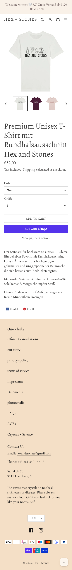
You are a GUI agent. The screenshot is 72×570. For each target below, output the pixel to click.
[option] (20, 103)
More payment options (36, 238)
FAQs (11, 413)
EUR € (34, 518)
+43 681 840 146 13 (31, 462)
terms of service (18, 371)
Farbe (7, 183)
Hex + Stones (20, 19)
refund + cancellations (22, 339)
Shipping (29, 169)
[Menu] (66, 19)
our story (13, 349)
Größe (8, 199)
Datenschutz (16, 392)
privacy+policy (17, 360)
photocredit (15, 402)
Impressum (15, 381)
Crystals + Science (20, 434)
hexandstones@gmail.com (34, 453)
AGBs (11, 424)
